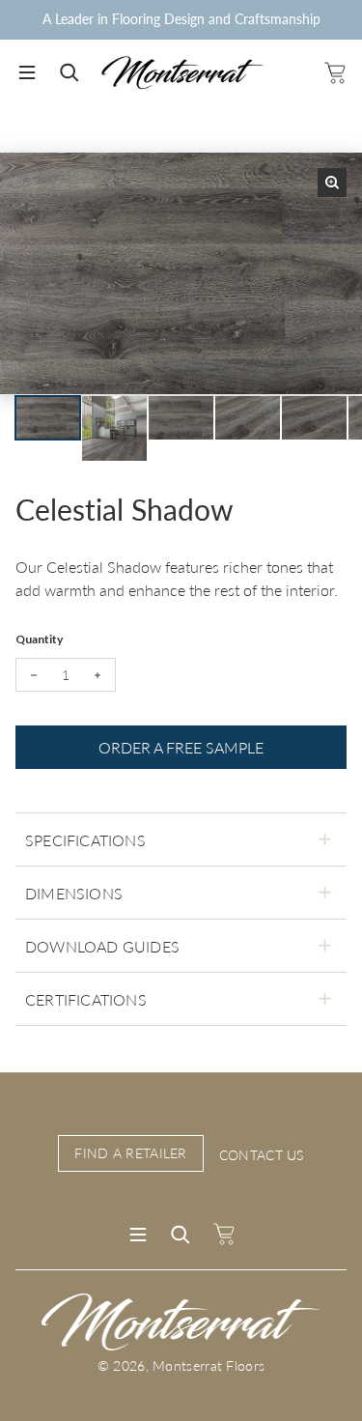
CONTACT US (261, 1155)
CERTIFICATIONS (86, 999)
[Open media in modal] (332, 182)
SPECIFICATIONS (85, 840)
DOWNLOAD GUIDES (102, 946)
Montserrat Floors (209, 1365)
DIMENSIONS (74, 893)
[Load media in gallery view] (47, 418)
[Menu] (27, 72)
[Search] (69, 72)
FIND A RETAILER (130, 1153)
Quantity (39, 639)
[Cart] (334, 73)
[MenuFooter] (138, 1234)
